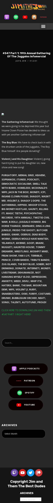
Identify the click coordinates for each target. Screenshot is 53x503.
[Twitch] (14, 472)
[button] (43, 26)
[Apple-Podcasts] (8, 17)
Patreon (29, 380)
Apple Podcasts (29, 368)
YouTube (29, 404)
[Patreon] (44, 17)
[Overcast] (35, 17)
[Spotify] (17, 17)
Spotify (29, 392)
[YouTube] (26, 17)
